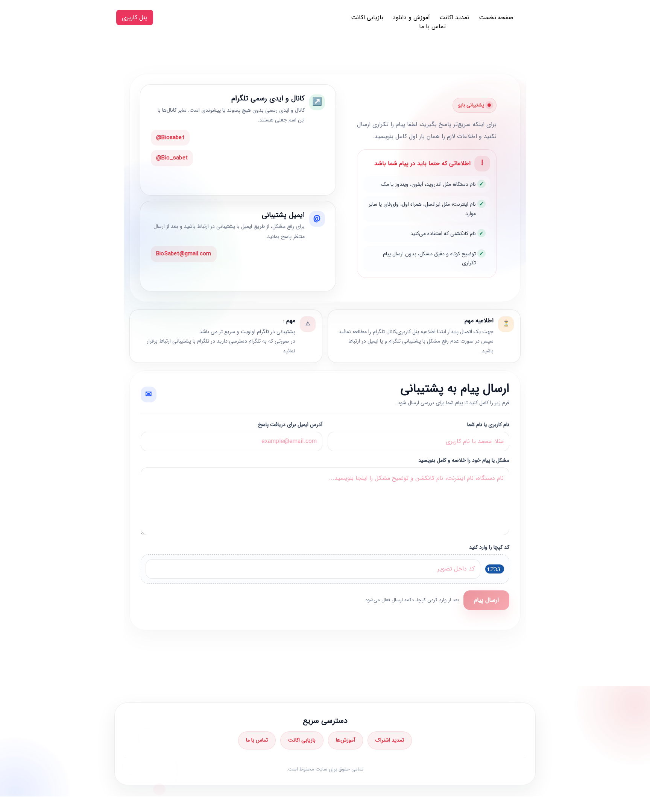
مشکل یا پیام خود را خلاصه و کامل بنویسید (463, 460)
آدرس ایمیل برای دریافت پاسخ (290, 425)
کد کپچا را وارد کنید (489, 547)
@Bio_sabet (172, 157)
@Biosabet (170, 137)
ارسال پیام (486, 600)
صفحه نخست (496, 17)
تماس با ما (432, 26)
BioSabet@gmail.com (183, 253)
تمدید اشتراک (389, 740)
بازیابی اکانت (367, 17)
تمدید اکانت (454, 17)
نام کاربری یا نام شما (488, 425)
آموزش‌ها (345, 740)
